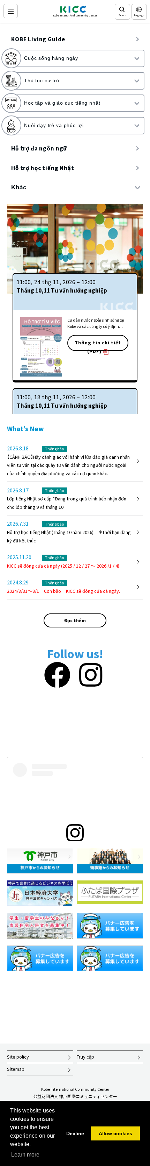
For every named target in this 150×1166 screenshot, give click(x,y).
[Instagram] (91, 675)
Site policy (18, 1057)
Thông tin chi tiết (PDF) (98, 345)
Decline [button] (75, 1133)
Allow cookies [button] (115, 1133)
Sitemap (15, 1069)
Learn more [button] (25, 1155)
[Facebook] (57, 675)
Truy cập (85, 1057)
